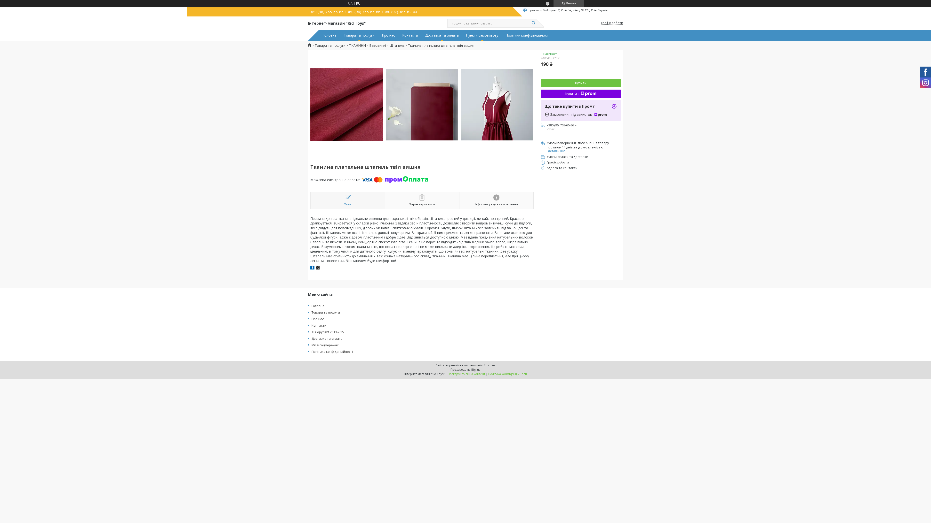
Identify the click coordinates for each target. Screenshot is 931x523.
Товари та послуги (359, 35)
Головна (329, 35)
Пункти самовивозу (482, 35)
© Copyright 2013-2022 (328, 332)
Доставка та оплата (442, 35)
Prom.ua (490, 365)
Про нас (388, 35)
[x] (318, 268)
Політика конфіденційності (332, 351)
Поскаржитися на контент (466, 374)
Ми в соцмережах (325, 345)
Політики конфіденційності (527, 35)
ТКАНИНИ (357, 45)
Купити (580, 83)
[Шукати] (533, 23)
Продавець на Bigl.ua (465, 370)
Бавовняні (377, 45)
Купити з (572, 93)
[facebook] (312, 268)
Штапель (397, 45)
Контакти (410, 35)
